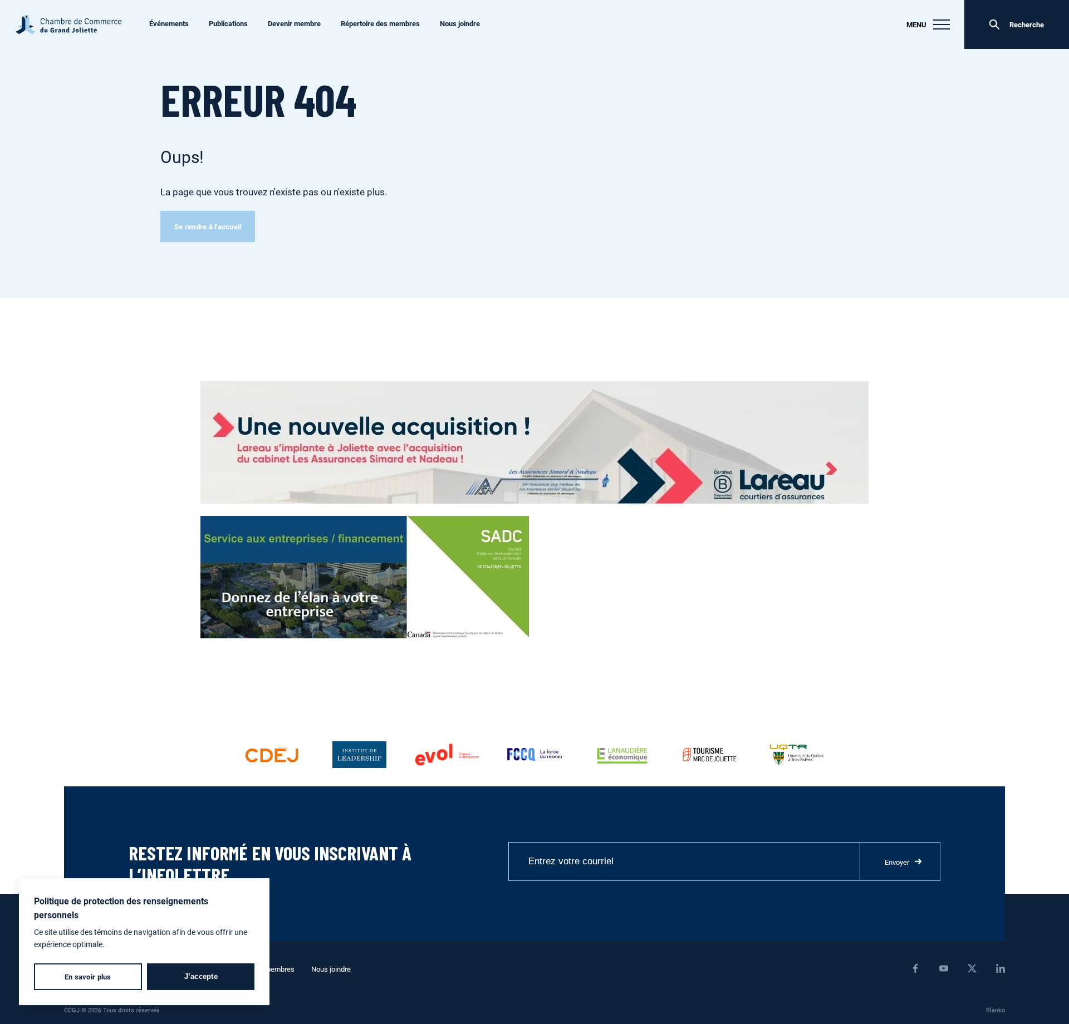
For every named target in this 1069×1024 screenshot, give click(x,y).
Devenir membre (294, 23)
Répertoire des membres (380, 23)
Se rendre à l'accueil (207, 226)
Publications (228, 23)
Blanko (995, 1010)
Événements (169, 23)
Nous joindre (460, 23)
